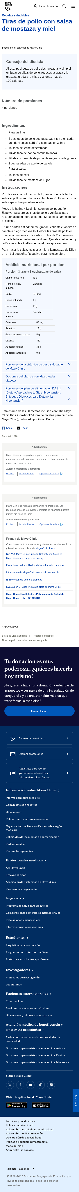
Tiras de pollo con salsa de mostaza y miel (25, 640)
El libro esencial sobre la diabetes (24, 579)
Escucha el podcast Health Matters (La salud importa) (35, 565)
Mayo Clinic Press (45, 548)
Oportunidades (26, 473)
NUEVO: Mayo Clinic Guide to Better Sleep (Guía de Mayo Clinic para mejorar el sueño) (34, 556)
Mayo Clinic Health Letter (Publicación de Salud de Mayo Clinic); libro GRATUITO (35, 596)
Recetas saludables (15, 15)
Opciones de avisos (49, 473)
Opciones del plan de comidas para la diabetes (30, 378)
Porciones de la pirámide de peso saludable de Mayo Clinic (34, 366)
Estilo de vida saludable (14, 635)
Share (9, 428)
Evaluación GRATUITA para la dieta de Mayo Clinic (33, 586)
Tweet (24, 428)
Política (10, 473)
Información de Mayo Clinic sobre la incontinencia (32, 572)
